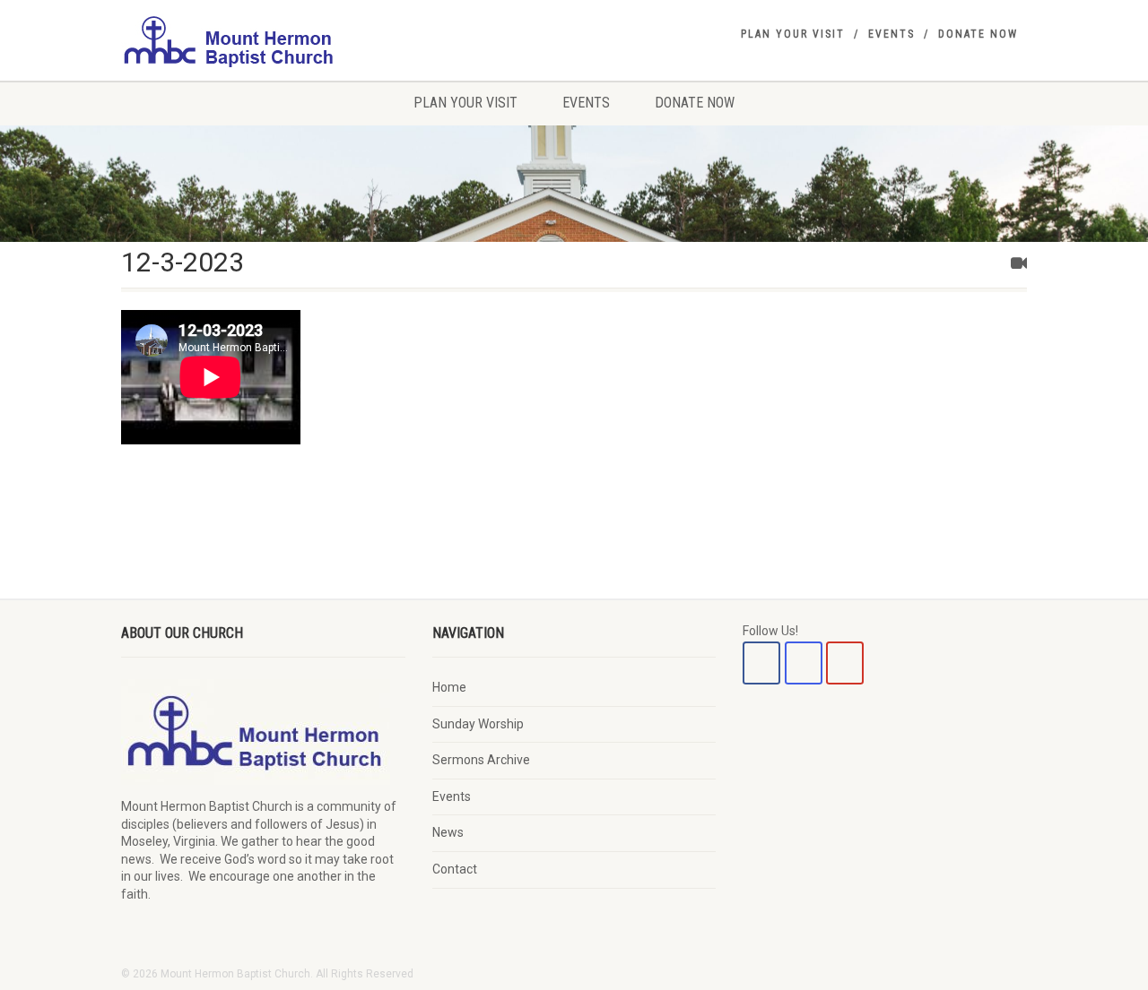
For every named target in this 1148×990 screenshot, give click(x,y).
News (448, 832)
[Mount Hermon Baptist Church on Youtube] (845, 662)
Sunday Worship (478, 724)
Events (891, 34)
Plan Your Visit (793, 34)
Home (449, 687)
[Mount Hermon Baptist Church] (263, 40)
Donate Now (978, 34)
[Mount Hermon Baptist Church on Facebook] (761, 662)
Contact (454, 869)
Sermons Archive (481, 760)
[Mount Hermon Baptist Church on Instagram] (803, 662)
